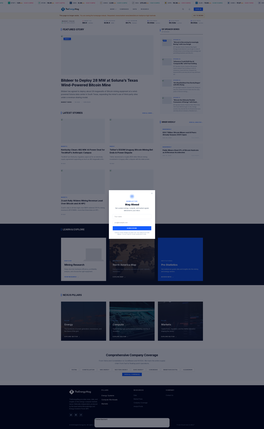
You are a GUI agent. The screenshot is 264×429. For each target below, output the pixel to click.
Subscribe (132, 228)
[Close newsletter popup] (151, 193)
